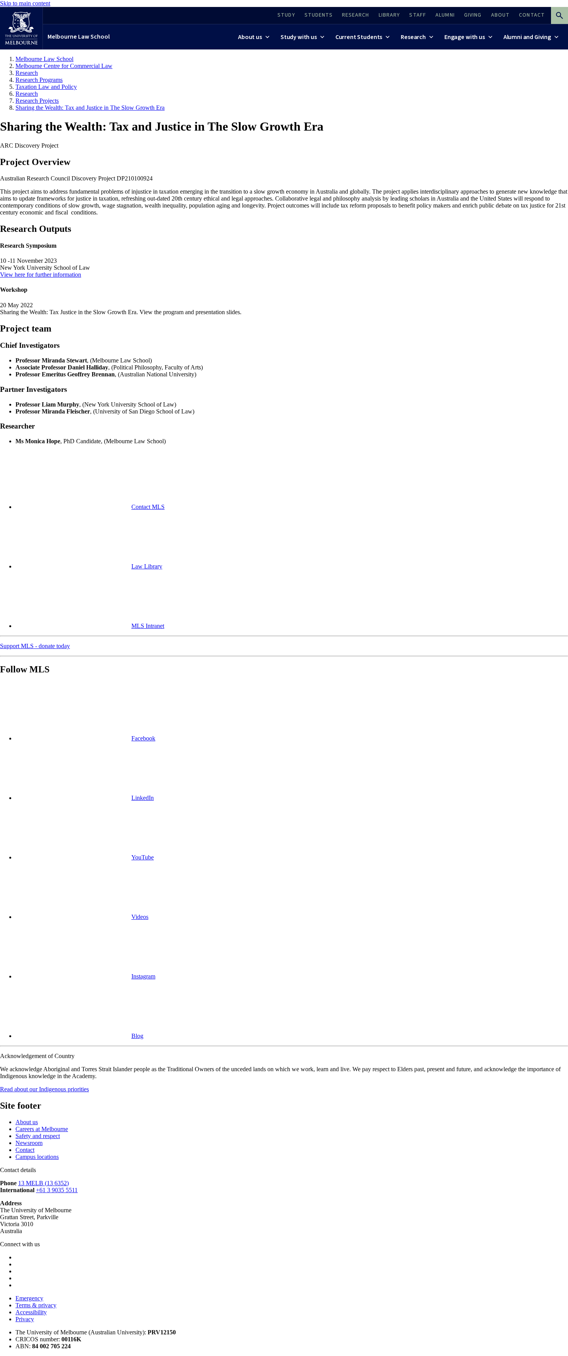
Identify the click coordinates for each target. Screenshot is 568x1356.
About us (26, 1122)
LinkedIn (142, 798)
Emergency (29, 1298)
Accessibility (31, 1312)
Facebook (143, 738)
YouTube (142, 857)
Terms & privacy (35, 1305)
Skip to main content (25, 3)
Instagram (143, 976)
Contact (24, 1150)
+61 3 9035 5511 (57, 1190)
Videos (139, 917)
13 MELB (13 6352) (43, 1183)
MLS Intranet (147, 626)
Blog (137, 1036)
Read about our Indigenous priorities (44, 1089)
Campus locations (37, 1157)
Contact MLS (148, 507)
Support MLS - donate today (35, 646)
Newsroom (29, 1143)
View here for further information (40, 274)
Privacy (24, 1319)
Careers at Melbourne (41, 1129)
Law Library (146, 566)
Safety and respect (37, 1136)
